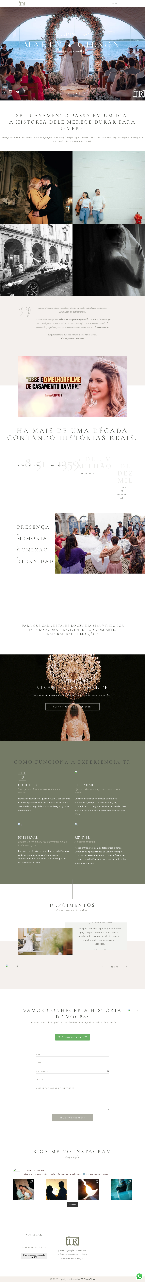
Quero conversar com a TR (74, 1037)
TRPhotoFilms (87, 1279)
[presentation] (105, 967)
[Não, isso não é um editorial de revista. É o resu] (121, 1189)
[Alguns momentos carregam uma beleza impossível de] (88, 1189)
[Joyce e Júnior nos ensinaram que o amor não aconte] (56, 1189)
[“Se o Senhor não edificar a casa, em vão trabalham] (23, 1189)
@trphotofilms (73, 1157)
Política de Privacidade (68, 1254)
